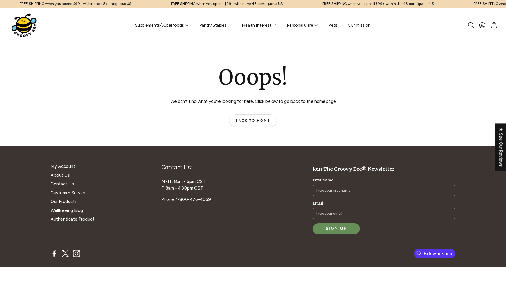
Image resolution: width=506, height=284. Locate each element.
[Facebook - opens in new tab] (54, 253)
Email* (319, 203)
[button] (470, 25)
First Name (323, 180)
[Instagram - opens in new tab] (76, 253)
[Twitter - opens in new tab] (65, 253)
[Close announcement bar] (501, 4)
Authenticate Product (72, 219)
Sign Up (336, 228)
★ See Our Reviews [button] (501, 147)
